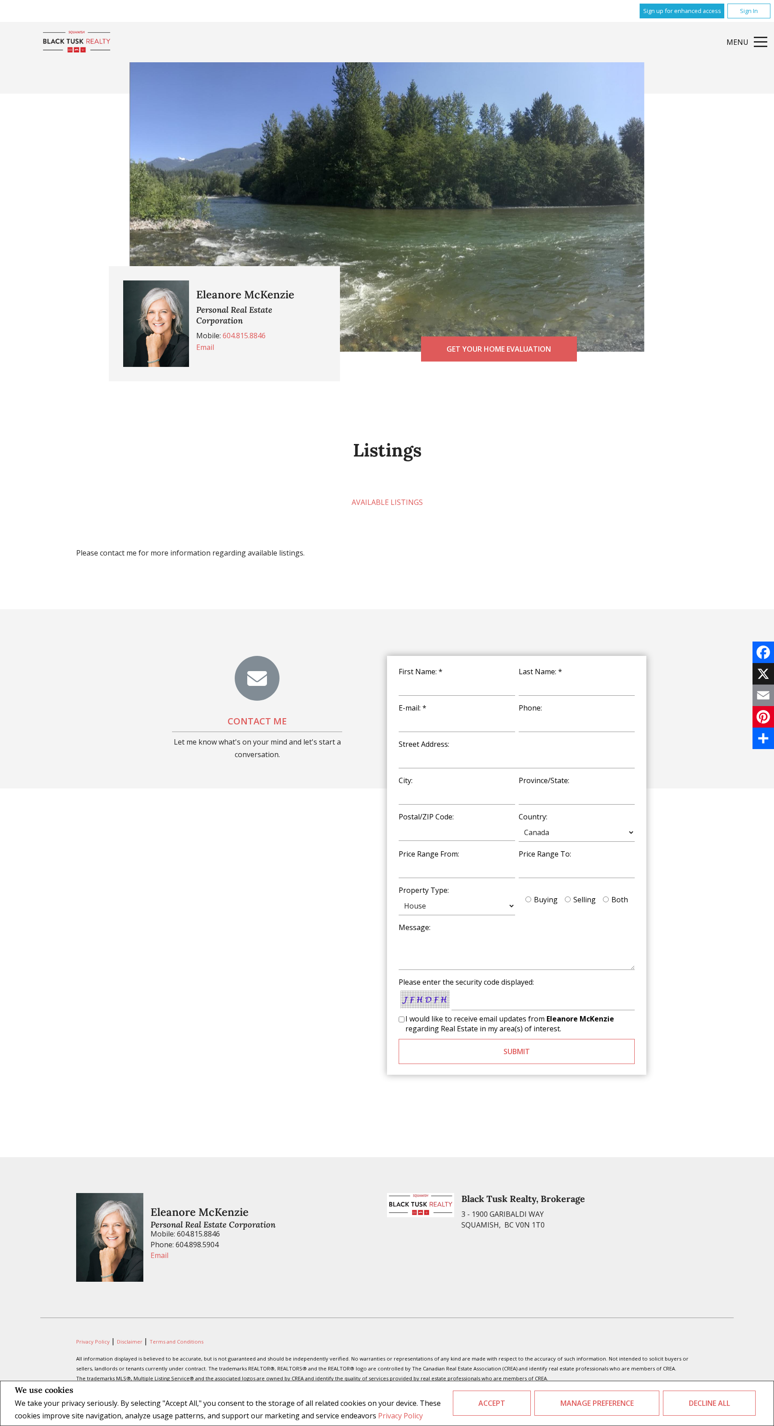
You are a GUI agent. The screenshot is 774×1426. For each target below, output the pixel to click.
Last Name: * (540, 671)
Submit (516, 1051)
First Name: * (421, 671)
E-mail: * (412, 708)
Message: (414, 927)
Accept (491, 1403)
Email (205, 347)
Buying (546, 900)
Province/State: (544, 780)
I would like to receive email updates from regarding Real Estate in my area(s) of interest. (509, 1024)
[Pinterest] (763, 717)
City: (406, 780)
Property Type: (424, 890)
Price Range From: (429, 854)
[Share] (763, 738)
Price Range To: (545, 854)
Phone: (530, 708)
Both (619, 900)
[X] (763, 674)
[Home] (76, 42)
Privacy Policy (400, 1416)
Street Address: (424, 744)
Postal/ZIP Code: (426, 817)
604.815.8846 (244, 335)
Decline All (709, 1403)
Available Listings (387, 502)
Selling (584, 900)
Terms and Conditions (176, 1341)
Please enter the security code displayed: (466, 982)
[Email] (763, 695)
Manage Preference (597, 1403)
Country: (533, 817)
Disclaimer (130, 1341)
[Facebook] (763, 652)
